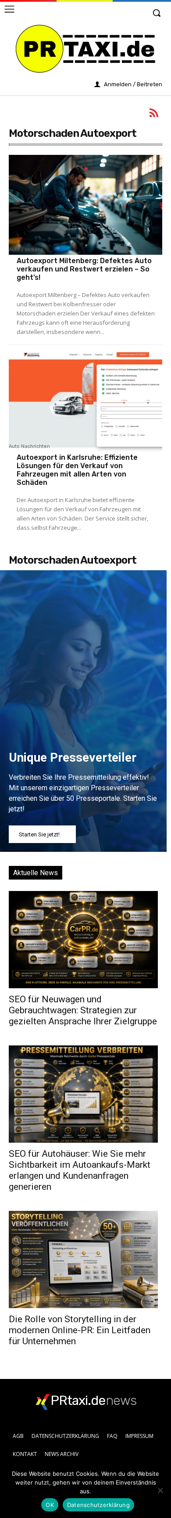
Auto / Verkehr (26, 250)
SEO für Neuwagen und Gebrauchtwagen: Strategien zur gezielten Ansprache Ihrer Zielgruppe (83, 1010)
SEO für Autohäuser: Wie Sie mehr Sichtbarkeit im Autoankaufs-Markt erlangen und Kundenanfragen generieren (79, 1170)
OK (50, 1504)
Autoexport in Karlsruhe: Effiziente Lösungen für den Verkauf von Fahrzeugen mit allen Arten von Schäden (77, 470)
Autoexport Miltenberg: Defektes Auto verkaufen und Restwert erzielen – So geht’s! (84, 269)
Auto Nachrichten (29, 446)
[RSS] (154, 114)
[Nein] (160, 1490)
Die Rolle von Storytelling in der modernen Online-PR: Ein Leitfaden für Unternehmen (79, 1330)
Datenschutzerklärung (98, 1504)
